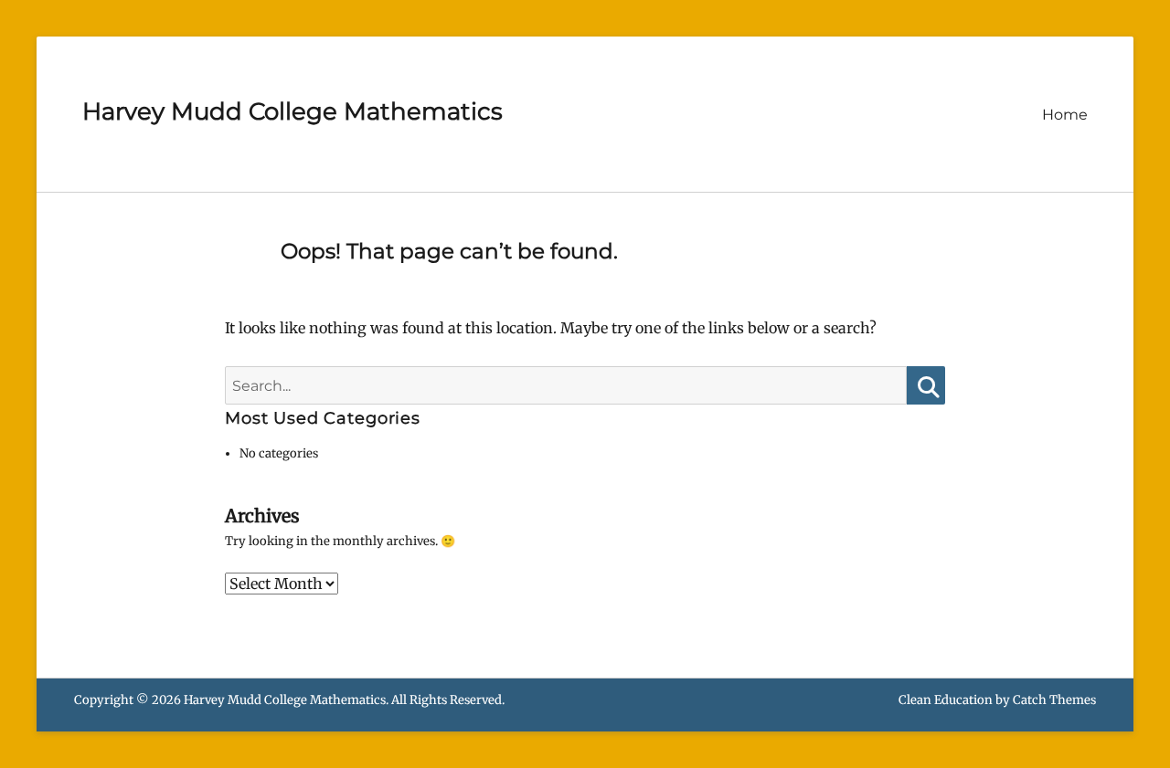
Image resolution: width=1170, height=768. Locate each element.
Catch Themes (1054, 700)
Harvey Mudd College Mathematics (292, 111)
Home (1065, 114)
